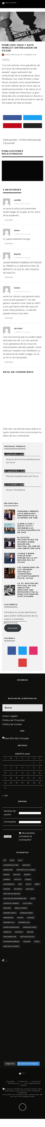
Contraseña (10, 822)
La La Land (27, 903)
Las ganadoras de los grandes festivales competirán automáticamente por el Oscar (28, 572)
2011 (20, 860)
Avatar (6, 874)
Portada (11, 1081)
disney (28, 879)
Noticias (23, 1081)
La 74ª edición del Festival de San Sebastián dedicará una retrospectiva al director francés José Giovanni (28, 589)
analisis (26, 865)
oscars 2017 (9, 922)
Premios (6, 59)
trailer (27, 941)
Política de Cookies (12, 724)
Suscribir (13, 628)
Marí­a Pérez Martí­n (13, 55)
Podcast (37, 1081)
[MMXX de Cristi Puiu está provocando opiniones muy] (22, 998)
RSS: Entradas (21, 738)
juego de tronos (11, 903)
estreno (18, 889)
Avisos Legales (10, 716)
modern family (10, 913)
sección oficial (27, 936)
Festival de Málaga (12, 893)
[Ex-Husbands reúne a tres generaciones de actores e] (35, 1014)
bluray (27, 874)
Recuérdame (28, 833)
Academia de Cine (11, 865)
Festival (29, 889)
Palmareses (14, 1083)
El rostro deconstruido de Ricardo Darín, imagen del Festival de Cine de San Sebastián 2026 (28, 543)
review (30, 932)
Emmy (37, 884)
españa (7, 889)
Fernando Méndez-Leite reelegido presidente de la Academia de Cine (28, 514)
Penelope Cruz (29, 927)
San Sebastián (10, 936)
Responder (9, 220)
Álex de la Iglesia (11, 946)
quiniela (19, 932)
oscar (20, 917)
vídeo (37, 941)
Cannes (7, 879)
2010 (12, 860)
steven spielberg (11, 941)
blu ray (17, 874)
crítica (17, 879)
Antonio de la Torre (26, 869)
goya (33, 898)
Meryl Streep (21, 908)
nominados (8, 917)
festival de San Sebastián (15, 898)
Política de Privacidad (13, 720)
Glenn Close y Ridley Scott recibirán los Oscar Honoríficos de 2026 (28, 528)
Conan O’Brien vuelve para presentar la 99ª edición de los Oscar (27, 557)
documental (9, 884)
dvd (20, 884)
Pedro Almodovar (11, 927)
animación (8, 869)
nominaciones (27, 913)
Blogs (24, 1085)
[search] (39, 707)
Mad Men (7, 908)
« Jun (5, 795)
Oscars (30, 917)
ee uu (28, 884)
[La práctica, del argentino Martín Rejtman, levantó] (8, 1000)
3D (5, 860)
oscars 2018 (24, 922)
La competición (32, 1083)
